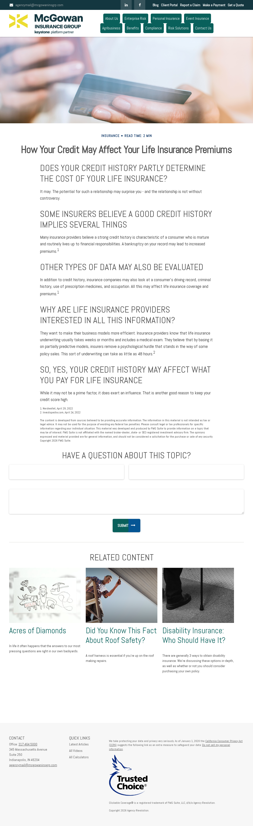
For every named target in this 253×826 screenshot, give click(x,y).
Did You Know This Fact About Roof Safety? (121, 635)
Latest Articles (79, 744)
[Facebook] (139, 5)
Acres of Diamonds (37, 630)
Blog (156, 5)
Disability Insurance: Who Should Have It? (194, 635)
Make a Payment (214, 5)
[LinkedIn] (126, 5)
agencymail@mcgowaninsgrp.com (39, 5)
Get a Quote (236, 5)
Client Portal (169, 5)
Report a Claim (190, 5)
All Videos (76, 750)
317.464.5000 (28, 744)
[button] (111, 18)
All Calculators (79, 757)
